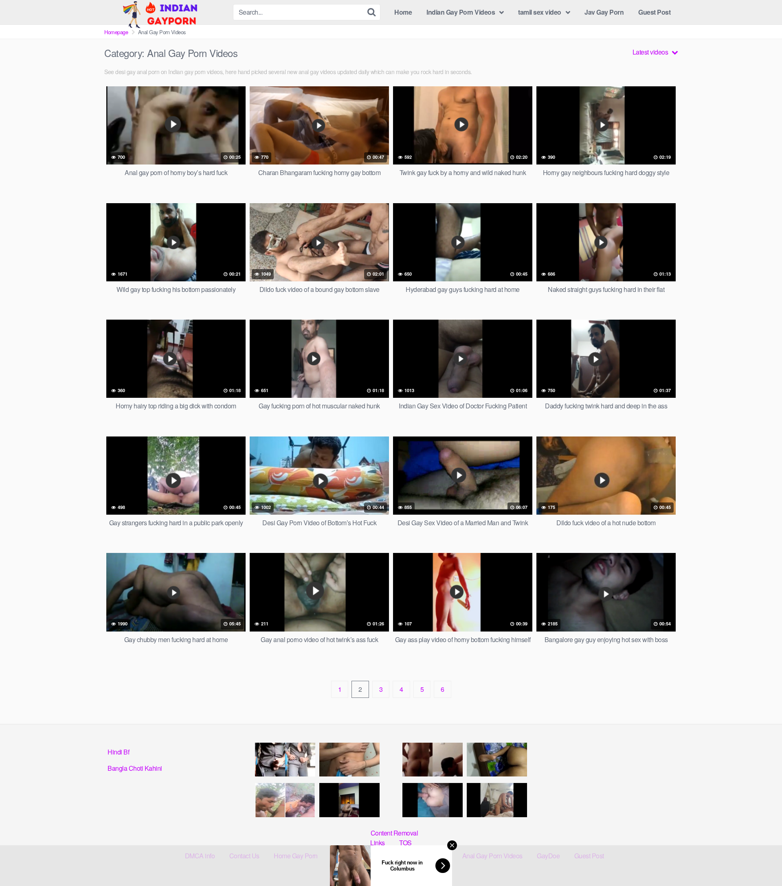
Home (403, 12)
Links (377, 842)
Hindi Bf (118, 752)
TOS (405, 842)
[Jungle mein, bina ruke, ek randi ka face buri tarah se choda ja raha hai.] (285, 800)
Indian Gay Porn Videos (460, 12)
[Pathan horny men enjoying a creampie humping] (432, 800)
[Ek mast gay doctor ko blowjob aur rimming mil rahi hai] (432, 759)
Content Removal (394, 833)
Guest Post (654, 12)
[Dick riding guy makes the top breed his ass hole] (349, 800)
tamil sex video (539, 12)
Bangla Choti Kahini (135, 768)
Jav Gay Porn (604, 12)
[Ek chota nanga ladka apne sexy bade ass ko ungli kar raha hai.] (349, 759)
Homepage (116, 32)
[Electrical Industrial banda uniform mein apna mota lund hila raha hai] (285, 759)
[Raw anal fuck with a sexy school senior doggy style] (497, 759)
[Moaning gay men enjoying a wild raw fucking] (497, 800)
